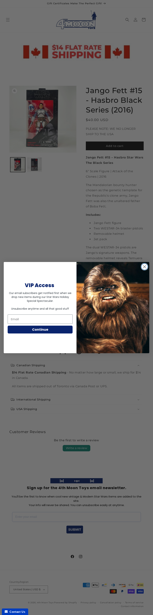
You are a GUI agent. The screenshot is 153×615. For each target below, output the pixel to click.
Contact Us (16, 611)
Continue (40, 329)
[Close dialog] (144, 266)
